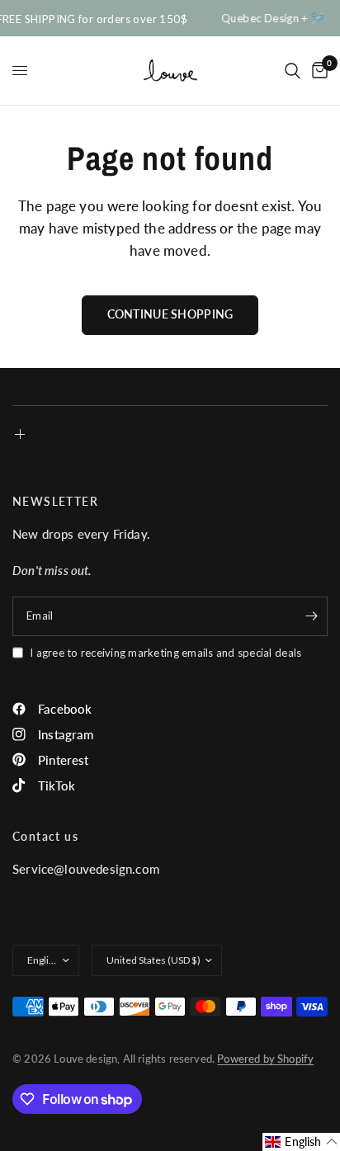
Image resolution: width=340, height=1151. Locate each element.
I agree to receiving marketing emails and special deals (165, 652)
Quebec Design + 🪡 (271, 18)
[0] (317, 70)
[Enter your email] (311, 616)
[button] (301, 1142)
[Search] (292, 70)
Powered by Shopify (265, 1058)
